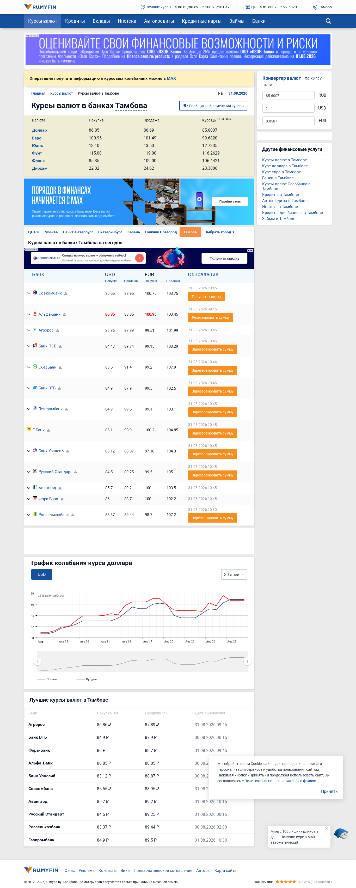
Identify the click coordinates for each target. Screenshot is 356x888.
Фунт (37, 153)
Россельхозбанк (54, 514)
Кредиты (75, 21)
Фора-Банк (48, 498)
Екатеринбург (110, 232)
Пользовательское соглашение (163, 870)
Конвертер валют (281, 78)
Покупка (111, 281)
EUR (322, 120)
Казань (133, 232)
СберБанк (47, 367)
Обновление (203, 274)
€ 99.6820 (288, 7)
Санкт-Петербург (78, 232)
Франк (38, 160)
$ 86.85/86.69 (186, 7)
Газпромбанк (51, 408)
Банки (259, 21)
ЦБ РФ (33, 232)
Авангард (47, 487)
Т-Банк (39, 429)
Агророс (46, 330)
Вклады (101, 21)
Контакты (108, 870)
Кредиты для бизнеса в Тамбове (292, 212)
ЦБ (253, 7)
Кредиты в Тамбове (280, 194)
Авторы (203, 870)
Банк (38, 274)
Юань (37, 145)
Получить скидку (206, 296)
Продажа (131, 281)
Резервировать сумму (211, 317)
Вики (125, 870)
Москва (51, 232)
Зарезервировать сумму (213, 349)
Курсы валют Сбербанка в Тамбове (286, 186)
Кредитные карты (202, 21)
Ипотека (127, 21)
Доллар (39, 130)
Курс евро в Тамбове (281, 171)
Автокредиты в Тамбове (285, 200)
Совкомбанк (50, 293)
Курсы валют (42, 21)
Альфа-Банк (49, 314)
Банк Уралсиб (51, 450)
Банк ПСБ (47, 345)
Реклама (87, 870)
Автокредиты (159, 21)
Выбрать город (220, 232)
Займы (236, 21)
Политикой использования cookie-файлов (280, 780)
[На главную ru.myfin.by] (41, 870)
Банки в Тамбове (278, 177)
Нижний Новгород (161, 232)
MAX (171, 78)
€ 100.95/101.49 (216, 7)
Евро (36, 138)
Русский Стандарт (55, 471)
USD (322, 108)
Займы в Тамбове (278, 218)
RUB (322, 95)
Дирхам (39, 168)
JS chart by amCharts (51, 595)
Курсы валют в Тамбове (284, 159)
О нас (70, 870)
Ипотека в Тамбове (280, 206)
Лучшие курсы (158, 7)
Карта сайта (225, 870)
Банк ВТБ (47, 387)
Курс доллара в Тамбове (285, 165)
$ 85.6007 (268, 7)
